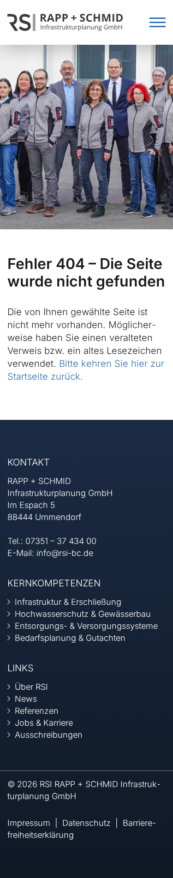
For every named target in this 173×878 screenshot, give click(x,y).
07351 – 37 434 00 (60, 541)
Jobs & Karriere (44, 723)
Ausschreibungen (49, 735)
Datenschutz (86, 823)
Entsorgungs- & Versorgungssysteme (86, 626)
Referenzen (37, 711)
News (26, 699)
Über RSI (31, 687)
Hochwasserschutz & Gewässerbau (83, 614)
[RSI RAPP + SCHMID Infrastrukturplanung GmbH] (65, 21)
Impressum (28, 823)
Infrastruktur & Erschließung (68, 602)
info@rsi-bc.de (64, 553)
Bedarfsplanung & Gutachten (70, 638)
